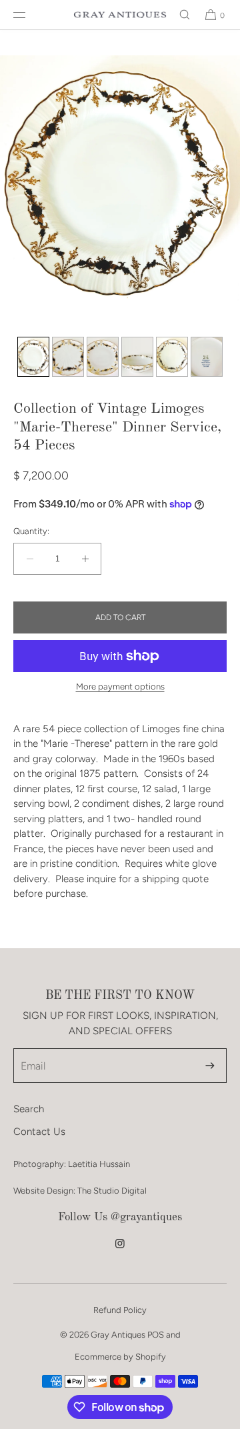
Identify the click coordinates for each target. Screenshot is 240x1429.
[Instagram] (120, 1250)
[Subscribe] (210, 1065)
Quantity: (31, 531)
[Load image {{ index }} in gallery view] (33, 357)
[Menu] (30, 14)
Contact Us (39, 1132)
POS (155, 1335)
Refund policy (120, 1310)
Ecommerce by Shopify (120, 1357)
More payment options (120, 686)
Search (28, 1109)
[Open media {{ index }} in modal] (120, 180)
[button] (179, 14)
